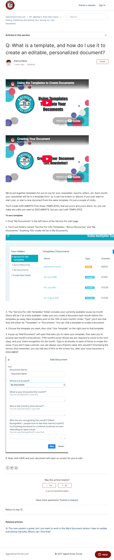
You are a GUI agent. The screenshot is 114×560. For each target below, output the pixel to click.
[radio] (49, 485)
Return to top (12, 509)
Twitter (12, 468)
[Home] (10, 8)
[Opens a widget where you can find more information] (103, 555)
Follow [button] (102, 61)
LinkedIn (16, 468)
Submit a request (87, 5)
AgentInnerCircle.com (16, 17)
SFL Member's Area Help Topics (43, 17)
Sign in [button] (102, 5)
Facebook (7, 468)
